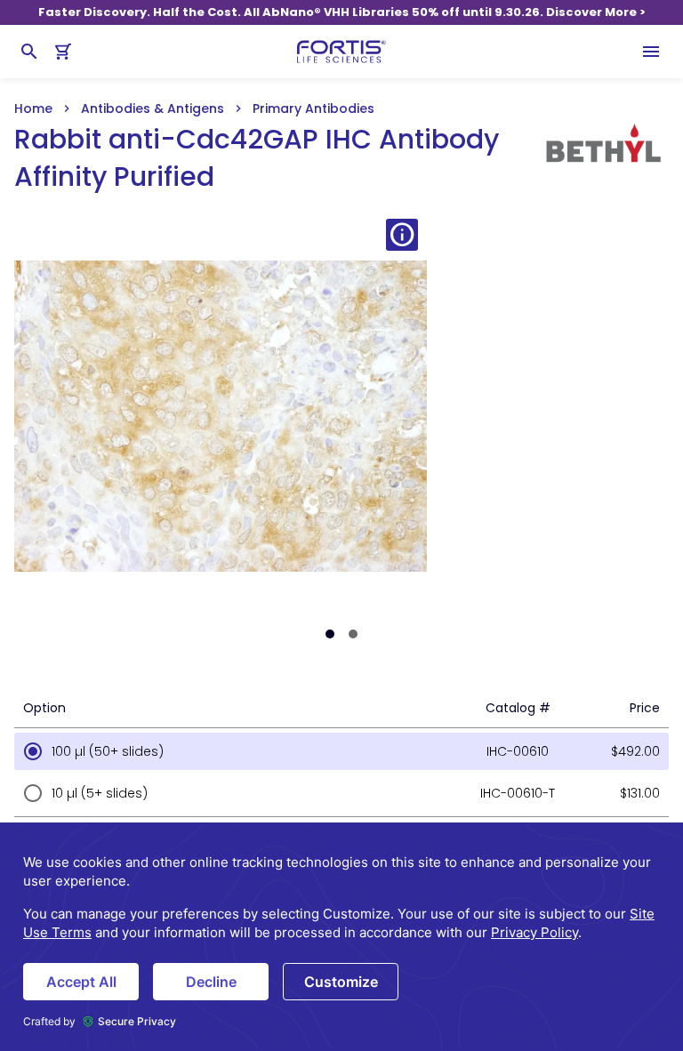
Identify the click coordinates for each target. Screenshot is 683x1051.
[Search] (29, 51)
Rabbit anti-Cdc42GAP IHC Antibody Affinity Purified (256, 158)
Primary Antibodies (313, 108)
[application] (341, 936)
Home (33, 108)
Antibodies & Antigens (152, 108)
